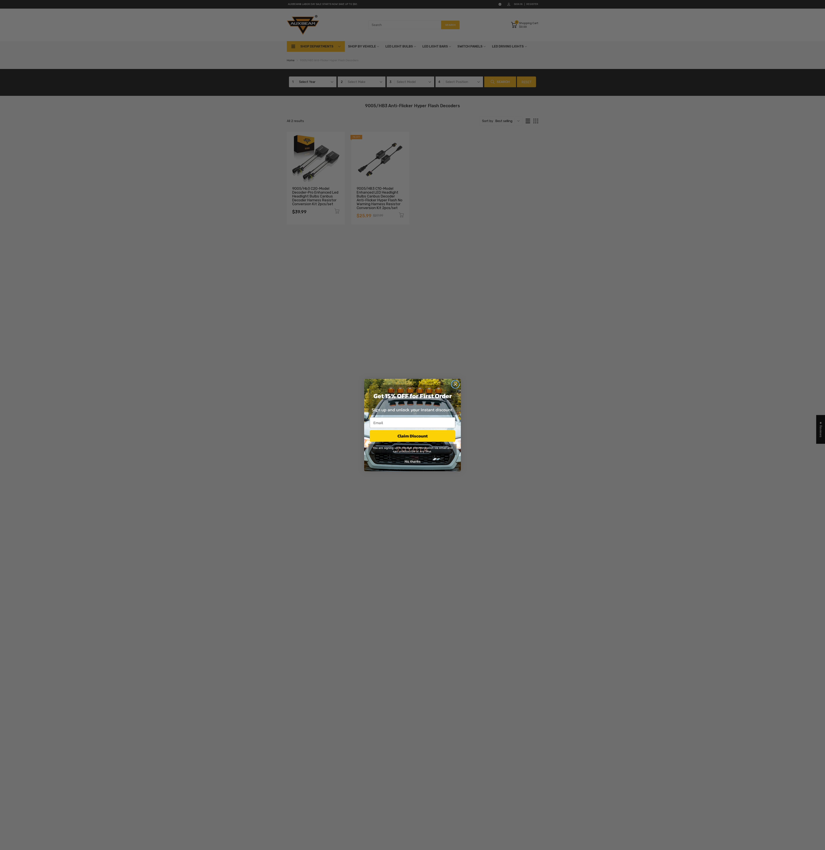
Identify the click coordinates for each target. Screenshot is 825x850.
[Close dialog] (455, 384)
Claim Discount (412, 436)
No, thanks (412, 461)
